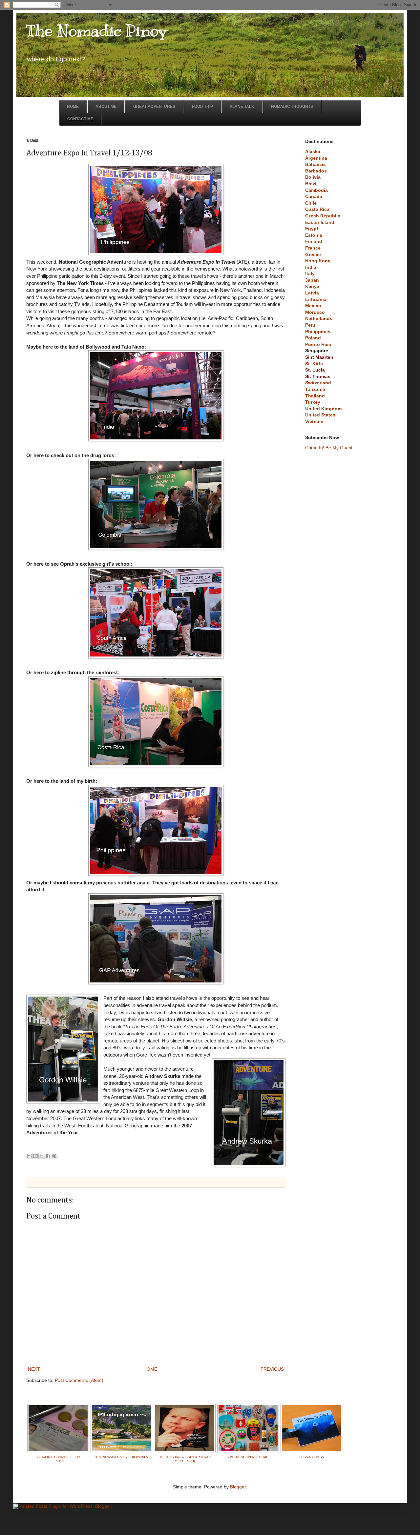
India (310, 267)
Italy (310, 273)
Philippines (317, 331)
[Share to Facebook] (48, 1156)
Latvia (312, 292)
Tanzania (315, 389)
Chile (311, 203)
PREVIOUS (272, 1369)
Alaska (312, 151)
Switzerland (318, 382)
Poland (313, 337)
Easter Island (319, 222)
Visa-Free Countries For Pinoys (58, 1459)
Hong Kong (318, 260)
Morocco (315, 312)
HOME (150, 1369)
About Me (105, 106)
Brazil (311, 183)
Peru (310, 325)
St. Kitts (314, 363)
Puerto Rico (318, 344)
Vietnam (314, 421)
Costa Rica (317, 209)
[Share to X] (41, 1156)
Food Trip (202, 106)
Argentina (316, 158)
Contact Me (80, 119)
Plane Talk (242, 106)
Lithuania (315, 299)
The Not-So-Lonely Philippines (121, 1457)
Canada (313, 196)
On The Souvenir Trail (248, 1457)
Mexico (313, 305)
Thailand (315, 395)
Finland (313, 241)
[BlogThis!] (35, 1156)
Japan (312, 280)
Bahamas (315, 164)
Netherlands (318, 318)
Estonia (313, 235)
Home (73, 106)
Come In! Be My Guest (328, 447)
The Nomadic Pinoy (96, 30)
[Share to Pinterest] (54, 1156)
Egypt (311, 228)
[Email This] (29, 1156)
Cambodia (316, 190)
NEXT (34, 1369)
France (313, 248)
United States (320, 414)
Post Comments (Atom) (79, 1380)
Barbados (316, 170)
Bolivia (313, 177)
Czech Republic (322, 215)
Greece (313, 254)
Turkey (312, 402)
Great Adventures (154, 106)
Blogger (238, 1486)
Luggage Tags (311, 1457)
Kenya (312, 286)
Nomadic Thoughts (292, 106)
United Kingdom (323, 408)
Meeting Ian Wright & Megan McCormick (185, 1459)
